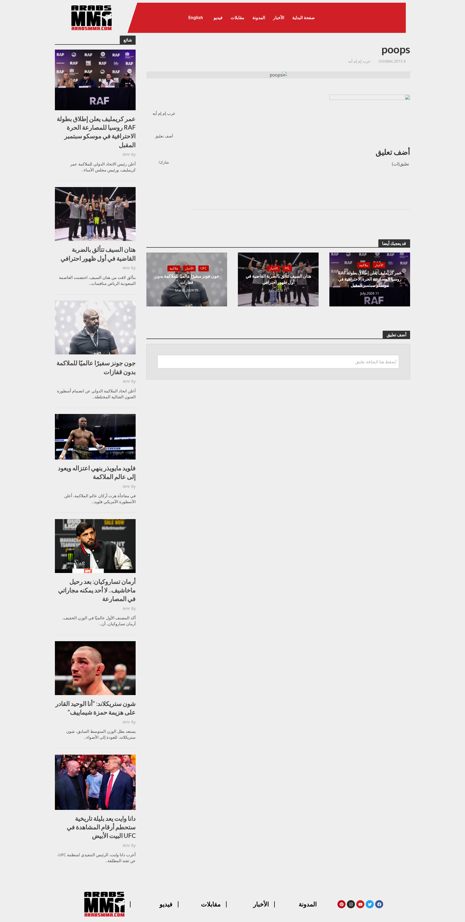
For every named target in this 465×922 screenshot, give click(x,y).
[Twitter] (370, 904)
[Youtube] (360, 904)
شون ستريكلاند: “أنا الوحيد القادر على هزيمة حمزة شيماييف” (95, 708)
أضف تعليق (164, 136)
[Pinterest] (341, 904)
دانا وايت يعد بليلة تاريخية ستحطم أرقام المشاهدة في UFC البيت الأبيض (101, 826)
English (195, 17)
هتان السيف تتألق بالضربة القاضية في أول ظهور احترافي (98, 254)
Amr (126, 154)
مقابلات (237, 17)
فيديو (218, 17)
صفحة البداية (303, 17)
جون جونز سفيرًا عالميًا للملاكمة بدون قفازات (96, 367)
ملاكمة (363, 265)
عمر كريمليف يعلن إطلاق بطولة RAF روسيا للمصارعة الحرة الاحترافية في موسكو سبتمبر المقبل (96, 132)
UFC (203, 268)
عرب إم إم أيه (359, 61)
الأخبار (278, 17)
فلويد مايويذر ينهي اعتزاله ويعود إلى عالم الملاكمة (97, 472)
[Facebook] (379, 904)
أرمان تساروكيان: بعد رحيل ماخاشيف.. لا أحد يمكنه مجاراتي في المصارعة (97, 590)
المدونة (258, 17)
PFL (287, 268)
